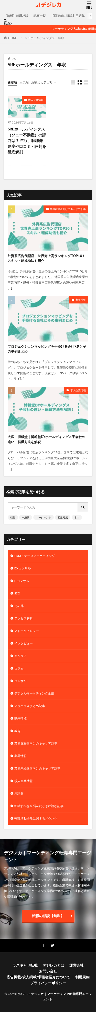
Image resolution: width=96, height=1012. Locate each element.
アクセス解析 (23, 618)
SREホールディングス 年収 (44, 38)
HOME (13, 38)
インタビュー (23, 643)
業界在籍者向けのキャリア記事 (68, 209)
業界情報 (81, 299)
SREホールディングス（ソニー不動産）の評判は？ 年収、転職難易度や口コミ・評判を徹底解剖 (27, 140)
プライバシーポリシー (48, 983)
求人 (76, 517)
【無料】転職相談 (16, 16)
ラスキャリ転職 (25, 965)
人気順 (24, 82)
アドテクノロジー (26, 631)
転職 (12, 517)
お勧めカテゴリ (42, 82)
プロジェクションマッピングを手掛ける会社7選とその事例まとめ (47, 348)
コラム (19, 668)
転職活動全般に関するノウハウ (35, 818)
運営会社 (76, 965)
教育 (17, 731)
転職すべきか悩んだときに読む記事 (38, 806)
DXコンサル (22, 568)
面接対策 (63, 517)
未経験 (25, 517)
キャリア (20, 656)
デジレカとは (53, 965)
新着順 (12, 82)
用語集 (19, 793)
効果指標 (20, 718)
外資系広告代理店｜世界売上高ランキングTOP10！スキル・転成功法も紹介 (46, 258)
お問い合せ (48, 971)
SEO (17, 593)
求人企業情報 (36, 99)
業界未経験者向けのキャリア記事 (37, 768)
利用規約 (82, 977)
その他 (19, 606)
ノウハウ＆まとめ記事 (29, 706)
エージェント (43, 517)
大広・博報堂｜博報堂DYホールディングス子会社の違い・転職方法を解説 (46, 439)
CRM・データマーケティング (34, 556)
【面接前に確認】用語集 (68, 16)
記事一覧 (40, 16)
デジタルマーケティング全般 (34, 693)
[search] (83, 507)
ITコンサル (21, 581)
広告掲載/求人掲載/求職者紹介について (38, 977)
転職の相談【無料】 (48, 915)
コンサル (20, 681)
